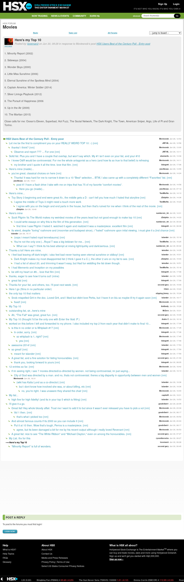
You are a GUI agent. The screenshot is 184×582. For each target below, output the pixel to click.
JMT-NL (165, 143)
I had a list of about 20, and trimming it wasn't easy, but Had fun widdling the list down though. (66, 263)
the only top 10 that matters (24, 293)
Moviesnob (164, 139)
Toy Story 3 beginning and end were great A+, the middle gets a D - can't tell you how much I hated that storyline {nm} (78, 197)
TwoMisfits (164, 193)
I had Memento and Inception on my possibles (37, 267)
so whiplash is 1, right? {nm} (32, 336)
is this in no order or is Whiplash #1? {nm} (35, 328)
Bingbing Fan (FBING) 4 (45, 580)
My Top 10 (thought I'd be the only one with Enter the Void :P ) (44, 319)
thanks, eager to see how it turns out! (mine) (33, 276)
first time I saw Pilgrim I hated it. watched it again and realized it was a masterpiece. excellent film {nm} (74, 226)
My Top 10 (14, 306)
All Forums (112, 33)
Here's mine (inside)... (21, 169)
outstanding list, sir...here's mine (26, 310)
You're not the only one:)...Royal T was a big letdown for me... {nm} (51, 241)
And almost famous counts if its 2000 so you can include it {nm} (47, 421)
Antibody (165, 306)
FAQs (5, 557)
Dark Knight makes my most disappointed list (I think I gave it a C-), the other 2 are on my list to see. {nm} (73, 259)
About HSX (47, 549)
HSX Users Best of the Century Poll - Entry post (123, 43)
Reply (35, 33)
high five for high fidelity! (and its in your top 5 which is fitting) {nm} (49, 399)
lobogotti (165, 164)
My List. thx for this (19, 438)
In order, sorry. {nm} (25, 332)
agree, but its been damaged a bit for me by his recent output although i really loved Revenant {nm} (73, 429)
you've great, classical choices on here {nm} (36, 173)
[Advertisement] (92, 487)
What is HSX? (9, 549)
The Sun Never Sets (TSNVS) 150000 (94, 580)
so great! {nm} (19, 349)
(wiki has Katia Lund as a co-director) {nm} (40, 382)
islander (14, 233)
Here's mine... (16, 193)
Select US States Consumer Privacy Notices (63, 565)
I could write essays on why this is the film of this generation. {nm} (51, 222)
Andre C (165, 319)
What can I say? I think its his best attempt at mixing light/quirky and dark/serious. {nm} (65, 246)
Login (176, 4)
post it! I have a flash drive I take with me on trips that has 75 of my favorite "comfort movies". (69, 184)
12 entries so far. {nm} (21, 366)
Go (177, 16)
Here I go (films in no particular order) (30, 289)
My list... (13, 395)
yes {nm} (23, 341)
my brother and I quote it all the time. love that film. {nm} (45, 164)
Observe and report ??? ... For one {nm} (36, 151)
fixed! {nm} (19, 302)
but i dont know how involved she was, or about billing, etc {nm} (54, 386)
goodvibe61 (163, 403)
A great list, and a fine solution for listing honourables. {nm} (45, 358)
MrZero (166, 310)
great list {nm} (19, 280)
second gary (163, 284)
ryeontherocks (162, 438)
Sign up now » (116, 559)
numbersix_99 (162, 213)
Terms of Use (63, 561)
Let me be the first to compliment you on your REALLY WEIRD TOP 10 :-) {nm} (53, 143)
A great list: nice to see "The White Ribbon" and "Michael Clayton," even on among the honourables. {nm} (71, 434)
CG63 (166, 289)
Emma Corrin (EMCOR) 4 (144, 580)
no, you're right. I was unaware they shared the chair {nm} (54, 391)
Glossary (7, 561)
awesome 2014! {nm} (23, 345)
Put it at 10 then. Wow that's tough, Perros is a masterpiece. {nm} (50, 425)
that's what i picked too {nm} (32, 416)
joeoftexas (164, 169)
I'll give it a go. (16, 404)
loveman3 (32, 43)
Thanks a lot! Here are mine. (25, 250)
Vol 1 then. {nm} (22, 412)
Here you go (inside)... (31, 189)
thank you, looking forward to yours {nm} (36, 362)
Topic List (73, 33)
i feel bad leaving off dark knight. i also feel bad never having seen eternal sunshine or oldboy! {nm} (67, 254)
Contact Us (47, 553)
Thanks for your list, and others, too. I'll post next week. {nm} (43, 285)
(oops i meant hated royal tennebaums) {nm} (39, 237)
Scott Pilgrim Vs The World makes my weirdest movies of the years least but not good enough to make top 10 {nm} (76, 217)
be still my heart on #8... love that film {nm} (35, 272)
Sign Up (162, 4)
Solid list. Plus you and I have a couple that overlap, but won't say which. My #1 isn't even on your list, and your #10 (74, 156)
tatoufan (165, 250)
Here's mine (15, 213)
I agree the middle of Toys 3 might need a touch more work (47, 202)
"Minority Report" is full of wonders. (31, 446)
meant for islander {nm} (27, 353)
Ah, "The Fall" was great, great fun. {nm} (34, 315)
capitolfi (165, 395)
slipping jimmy (162, 293)
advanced (136, 16)
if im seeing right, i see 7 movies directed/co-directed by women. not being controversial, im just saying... (70, 371)
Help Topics (8, 553)
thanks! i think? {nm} (23, 147)
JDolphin (165, 197)
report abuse (8, 46)
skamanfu (164, 156)
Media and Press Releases (55, 557)
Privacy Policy (48, 561)
